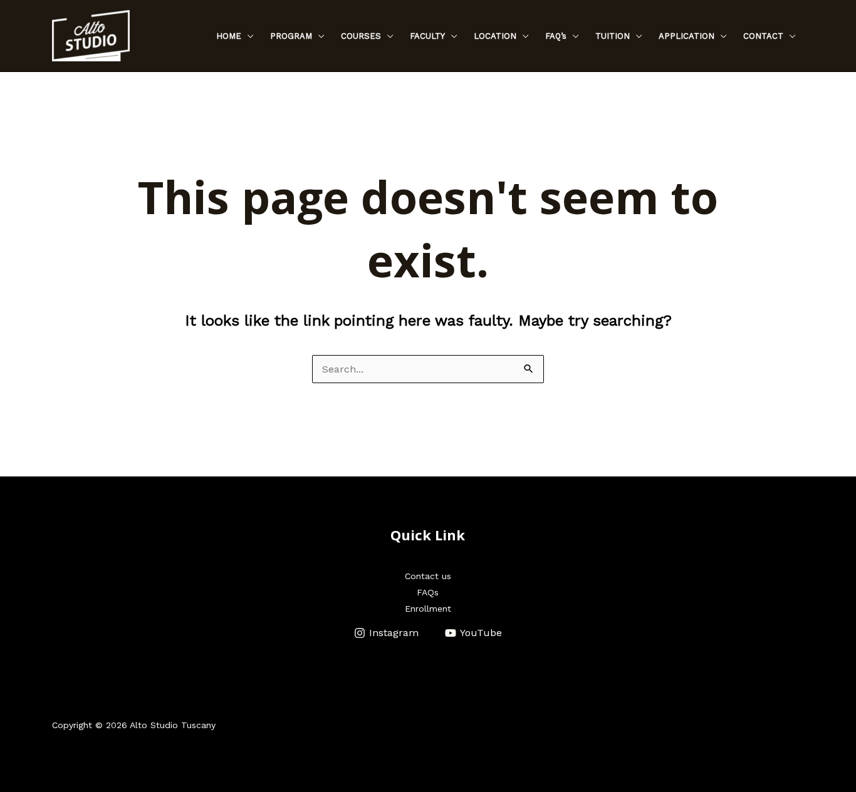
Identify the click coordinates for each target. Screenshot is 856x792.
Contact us (428, 576)
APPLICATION (686, 36)
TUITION (612, 36)
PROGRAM (291, 36)
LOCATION (495, 36)
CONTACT (763, 36)
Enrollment (428, 609)
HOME (228, 36)
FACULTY (427, 36)
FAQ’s (555, 36)
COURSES (361, 36)
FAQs (428, 592)
